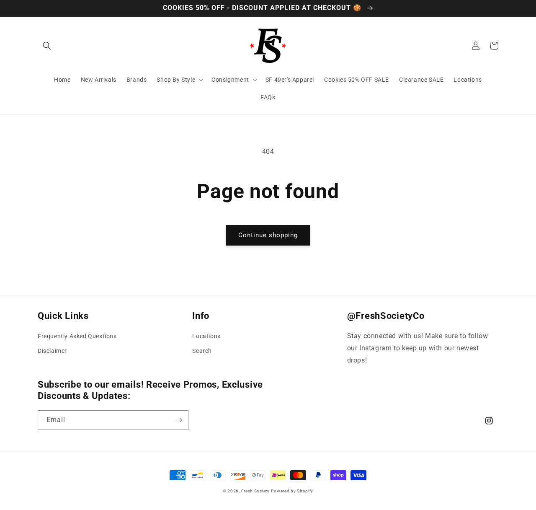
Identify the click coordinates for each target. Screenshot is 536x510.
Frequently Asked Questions (77, 336)
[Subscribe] (179, 420)
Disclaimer (52, 350)
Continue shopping (268, 235)
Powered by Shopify (292, 491)
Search (202, 350)
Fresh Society (255, 491)
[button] (47, 45)
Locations (206, 336)
